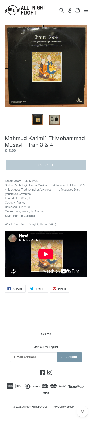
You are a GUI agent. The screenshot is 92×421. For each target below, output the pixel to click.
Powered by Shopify (64, 406)
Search (46, 334)
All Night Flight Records (35, 406)
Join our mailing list (46, 346)
